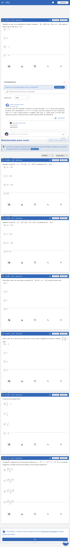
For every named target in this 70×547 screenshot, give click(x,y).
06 (3, 458)
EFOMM (7, 334)
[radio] (5, 21)
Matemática (19, 334)
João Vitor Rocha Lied (18, 123)
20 (3, 20)
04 (3, 334)
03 (3, 276)
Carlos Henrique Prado (16, 104)
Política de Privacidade (49, 531)
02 (3, 218)
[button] (63, 2)
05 (3, 395)
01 (3, 160)
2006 (12, 334)
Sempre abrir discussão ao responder (22, 91)
